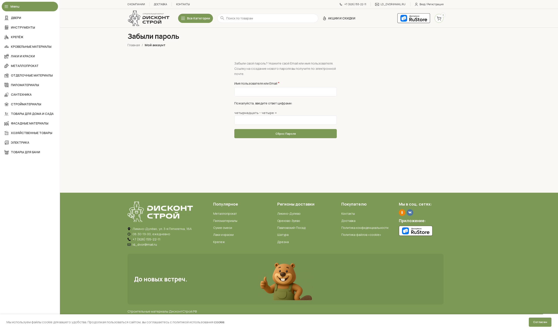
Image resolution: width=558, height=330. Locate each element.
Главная (134, 45)
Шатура (283, 235)
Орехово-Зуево (288, 221)
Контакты (348, 213)
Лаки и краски (223, 235)
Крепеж (219, 242)
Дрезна (283, 242)
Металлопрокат (225, 213)
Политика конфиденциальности (364, 228)
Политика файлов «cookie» (361, 235)
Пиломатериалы (225, 221)
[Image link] (160, 211)
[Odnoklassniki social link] (402, 212)
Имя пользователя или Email (256, 83)
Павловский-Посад (291, 228)
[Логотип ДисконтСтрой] (148, 18)
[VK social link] (410, 212)
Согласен (540, 322)
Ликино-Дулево (289, 213)
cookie (219, 322)
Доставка (348, 221)
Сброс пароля (286, 134)
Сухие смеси (222, 228)
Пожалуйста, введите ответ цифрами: (263, 103)
